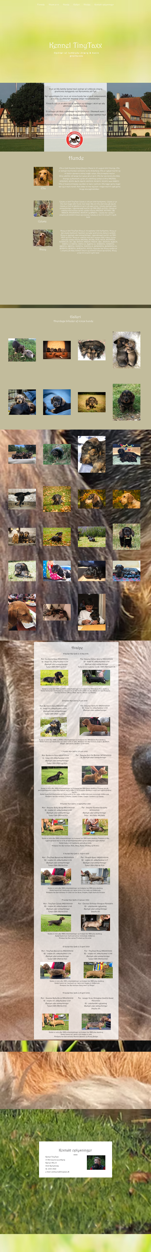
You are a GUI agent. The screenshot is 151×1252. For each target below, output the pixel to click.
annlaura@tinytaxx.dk (60, 1172)
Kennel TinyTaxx (75, 45)
